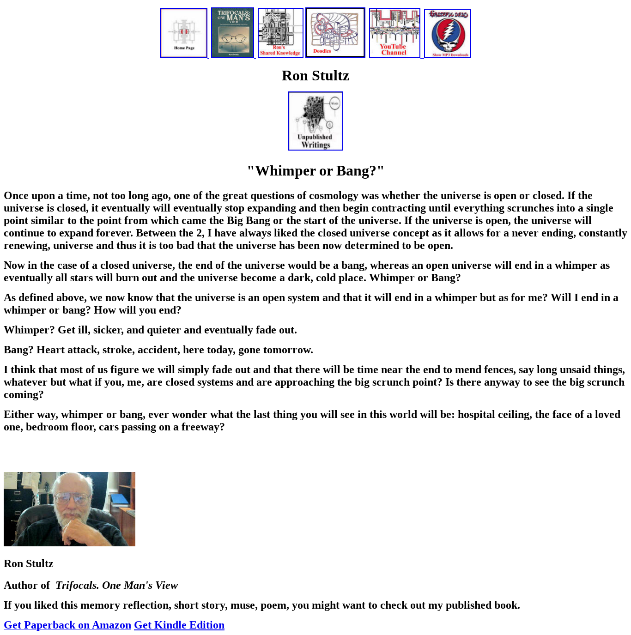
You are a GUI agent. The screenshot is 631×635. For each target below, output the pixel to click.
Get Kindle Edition (179, 625)
